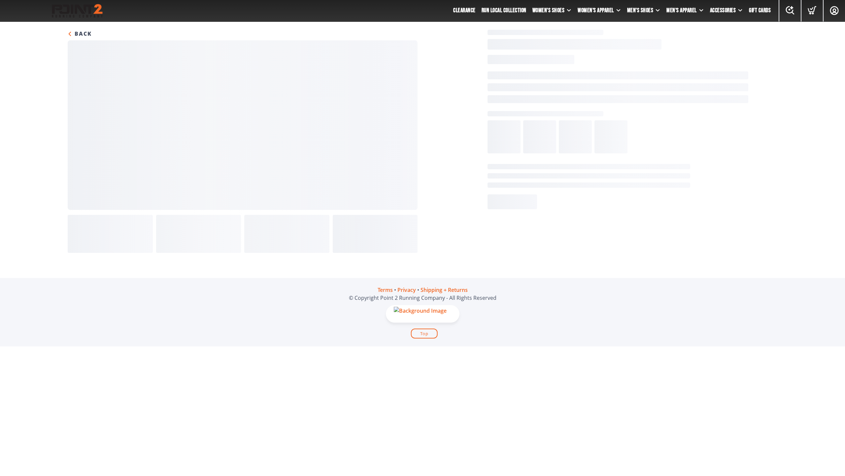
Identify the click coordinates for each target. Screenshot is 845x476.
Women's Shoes (548, 10)
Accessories (723, 10)
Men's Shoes (640, 10)
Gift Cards (760, 10)
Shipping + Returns (444, 290)
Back (82, 33)
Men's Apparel (681, 10)
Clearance (464, 10)
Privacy (406, 290)
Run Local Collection (504, 10)
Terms (385, 290)
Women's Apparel (596, 10)
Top (424, 334)
